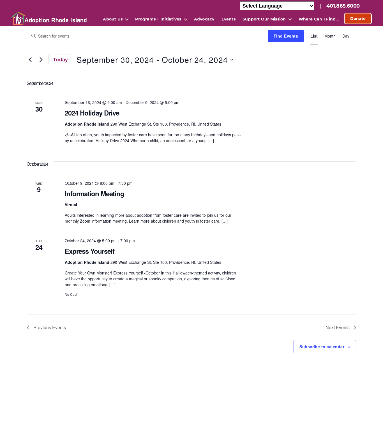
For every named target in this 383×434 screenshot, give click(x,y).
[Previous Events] (30, 59)
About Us (113, 19)
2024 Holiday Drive (92, 112)
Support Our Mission (264, 19)
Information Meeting (94, 193)
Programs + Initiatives (158, 19)
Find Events (286, 36)
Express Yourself (89, 251)
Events (229, 19)
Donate (358, 18)
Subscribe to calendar (321, 346)
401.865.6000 (343, 6)
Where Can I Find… (319, 19)
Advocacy (204, 19)
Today (60, 59)
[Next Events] (41, 59)
